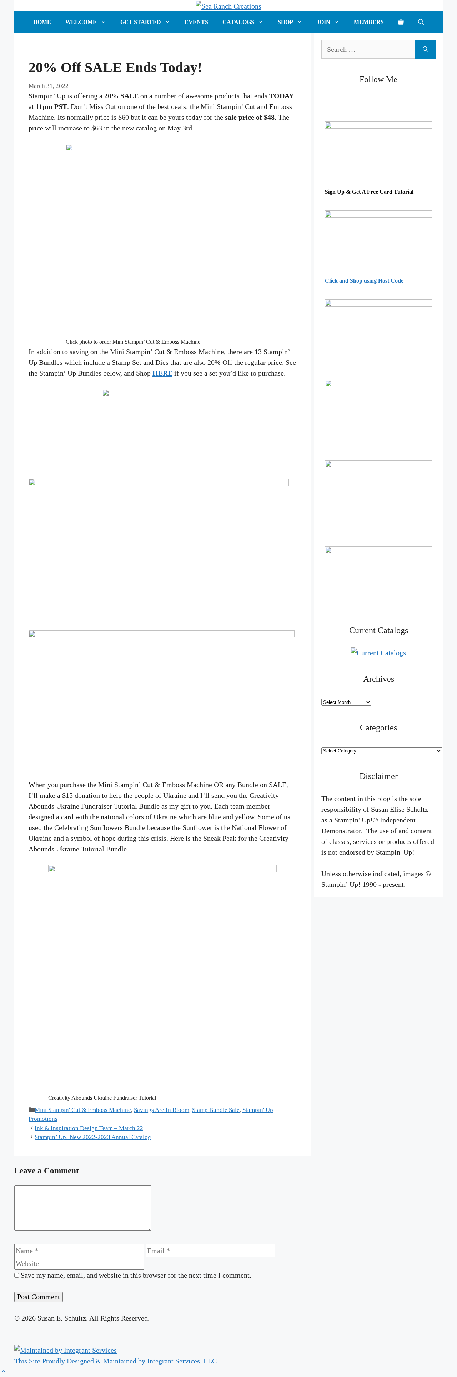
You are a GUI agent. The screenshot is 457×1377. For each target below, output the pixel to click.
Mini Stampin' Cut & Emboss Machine (83, 1110)
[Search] (425, 49)
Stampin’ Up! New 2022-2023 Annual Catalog (93, 1137)
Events (196, 22)
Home (42, 22)
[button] (3, 1372)
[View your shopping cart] (401, 22)
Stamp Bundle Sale (216, 1110)
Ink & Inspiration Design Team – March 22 (89, 1128)
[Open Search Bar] (421, 22)
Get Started (140, 22)
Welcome (81, 22)
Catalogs (238, 22)
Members (369, 22)
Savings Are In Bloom (161, 1110)
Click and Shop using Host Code (364, 281)
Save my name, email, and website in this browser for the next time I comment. (136, 1275)
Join (323, 22)
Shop (285, 22)
